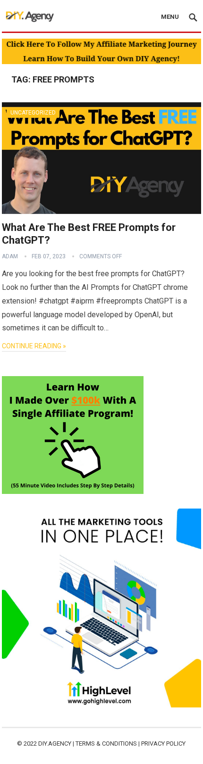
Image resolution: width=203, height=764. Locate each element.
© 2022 (27, 743)
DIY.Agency (54, 743)
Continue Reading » (34, 346)
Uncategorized (33, 112)
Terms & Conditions (106, 743)
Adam (10, 256)
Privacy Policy (163, 743)
